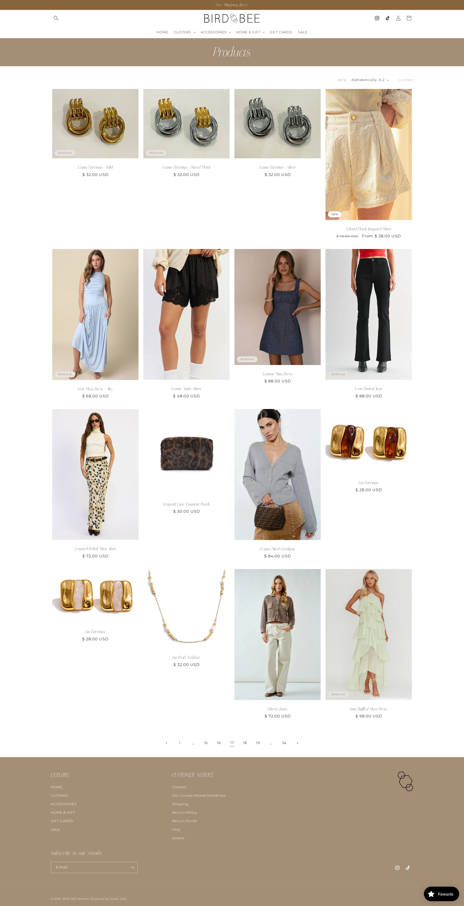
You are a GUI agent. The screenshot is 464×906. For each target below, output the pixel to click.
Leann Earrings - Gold (95, 167)
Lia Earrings (368, 483)
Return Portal (184, 821)
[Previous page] (166, 743)
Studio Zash (118, 898)
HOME (56, 787)
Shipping (180, 804)
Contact (179, 787)
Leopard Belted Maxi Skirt (95, 549)
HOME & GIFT (63, 812)
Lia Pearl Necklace (187, 657)
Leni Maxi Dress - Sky (95, 389)
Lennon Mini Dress (277, 374)
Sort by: (342, 79)
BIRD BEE (70, 898)
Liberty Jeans (278, 709)
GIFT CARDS (62, 821)
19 (258, 743)
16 (219, 743)
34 (284, 743)
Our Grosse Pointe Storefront (199, 795)
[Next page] (297, 743)
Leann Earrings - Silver (277, 167)
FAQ (176, 829)
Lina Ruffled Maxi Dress (368, 709)
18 (245, 743)
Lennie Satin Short (186, 389)
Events (178, 838)
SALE (55, 829)
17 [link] (232, 743)
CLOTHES (59, 795)
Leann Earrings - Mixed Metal (186, 167)
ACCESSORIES (64, 804)
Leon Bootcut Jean (368, 389)
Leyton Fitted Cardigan (277, 549)
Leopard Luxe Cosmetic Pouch (186, 504)
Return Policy (184, 812)
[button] (56, 18)
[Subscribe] (132, 867)
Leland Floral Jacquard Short (368, 229)
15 (206, 743)
